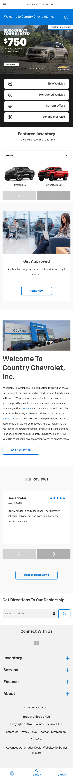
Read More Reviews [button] (36, 575)
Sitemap (44, 732)
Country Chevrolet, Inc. (48, 724)
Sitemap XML (59, 732)
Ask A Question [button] (21, 450)
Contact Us (11, 732)
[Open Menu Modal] (4, 4)
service (27, 408)
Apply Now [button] (36, 291)
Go (64, 613)
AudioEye (36, 739)
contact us (8, 419)
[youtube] (36, 643)
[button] (30, 68)
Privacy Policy (28, 732)
